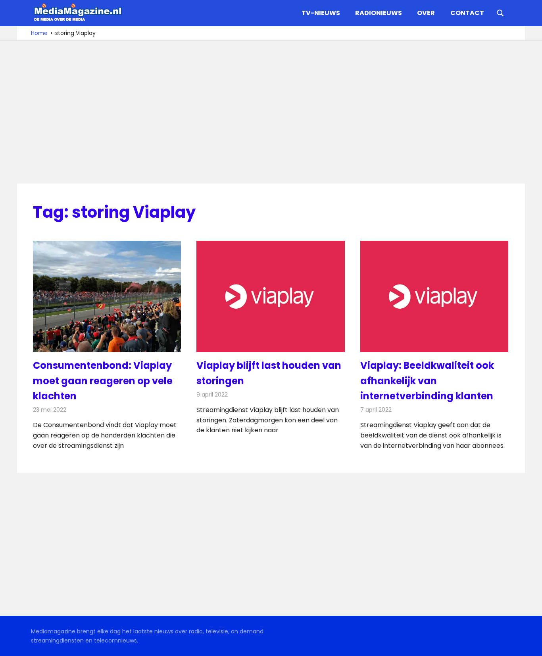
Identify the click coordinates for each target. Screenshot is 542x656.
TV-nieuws (321, 12)
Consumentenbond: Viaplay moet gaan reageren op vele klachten (103, 381)
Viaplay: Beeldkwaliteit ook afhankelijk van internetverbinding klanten (427, 381)
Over (426, 12)
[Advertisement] (271, 112)
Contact (467, 12)
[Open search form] (500, 12)
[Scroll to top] (530, 644)
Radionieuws (378, 12)
